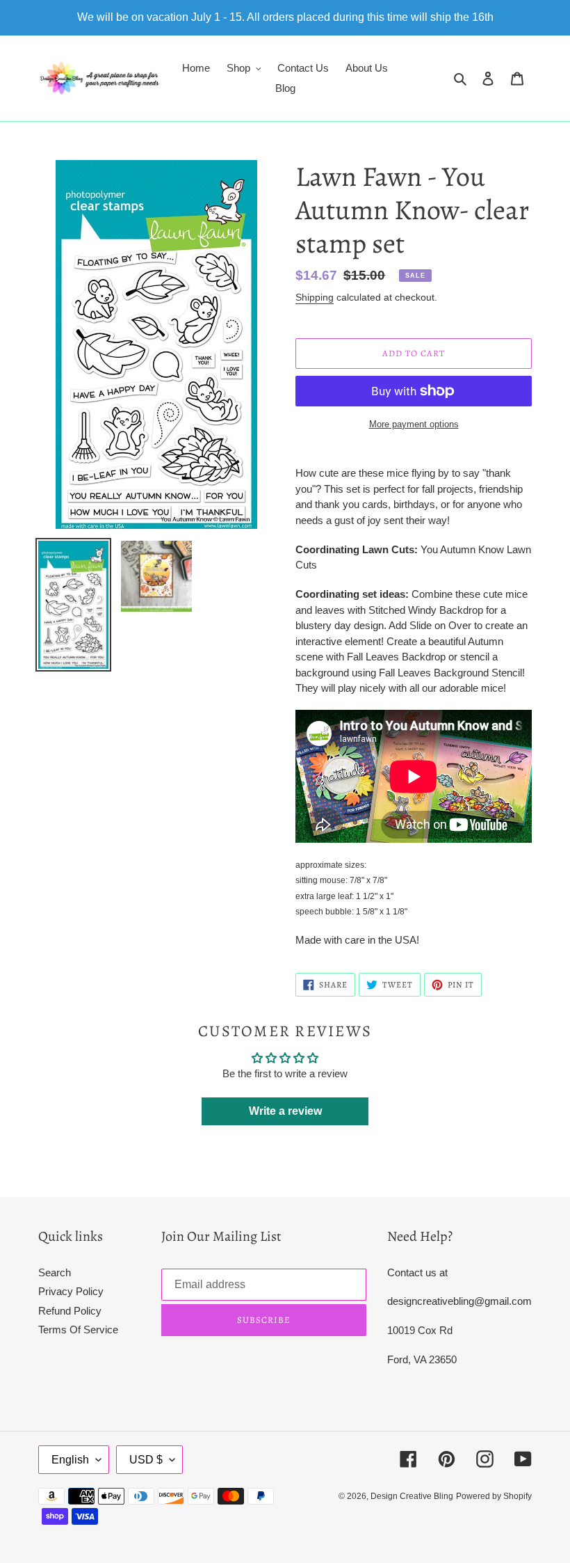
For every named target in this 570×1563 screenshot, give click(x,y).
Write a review (285, 1111)
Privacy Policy (71, 1291)
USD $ (146, 1460)
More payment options (414, 424)
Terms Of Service (78, 1329)
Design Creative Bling (411, 1496)
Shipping (314, 297)
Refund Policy (69, 1311)
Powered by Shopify (494, 1496)
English (70, 1460)
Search (54, 1272)
